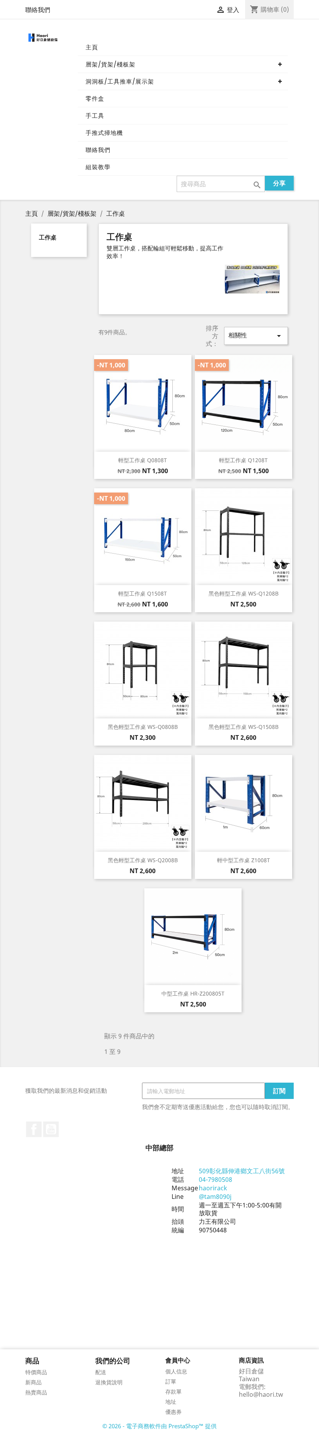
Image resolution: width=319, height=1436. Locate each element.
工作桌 (47, 237)
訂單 (170, 1381)
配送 (100, 1372)
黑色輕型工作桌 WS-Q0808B (143, 726)
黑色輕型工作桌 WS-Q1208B (244, 593)
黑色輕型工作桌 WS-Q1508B (244, 726)
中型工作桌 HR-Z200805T (192, 993)
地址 (170, 1401)
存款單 (173, 1391)
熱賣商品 (36, 1392)
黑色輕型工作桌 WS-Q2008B (143, 860)
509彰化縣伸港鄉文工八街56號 (242, 1171)
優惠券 (173, 1411)
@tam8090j (215, 1196)
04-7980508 (215, 1179)
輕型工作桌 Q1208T (243, 460)
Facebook (34, 1129)
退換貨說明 (109, 1382)
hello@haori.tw (261, 1394)
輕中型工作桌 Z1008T (243, 860)
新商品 (33, 1382)
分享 (279, 183)
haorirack (213, 1188)
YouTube (51, 1129)
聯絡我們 (37, 9)
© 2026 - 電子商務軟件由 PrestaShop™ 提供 (159, 1426)
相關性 (256, 336)
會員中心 (177, 1360)
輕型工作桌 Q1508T (142, 593)
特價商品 (36, 1372)
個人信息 (176, 1371)
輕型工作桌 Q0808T (142, 460)
